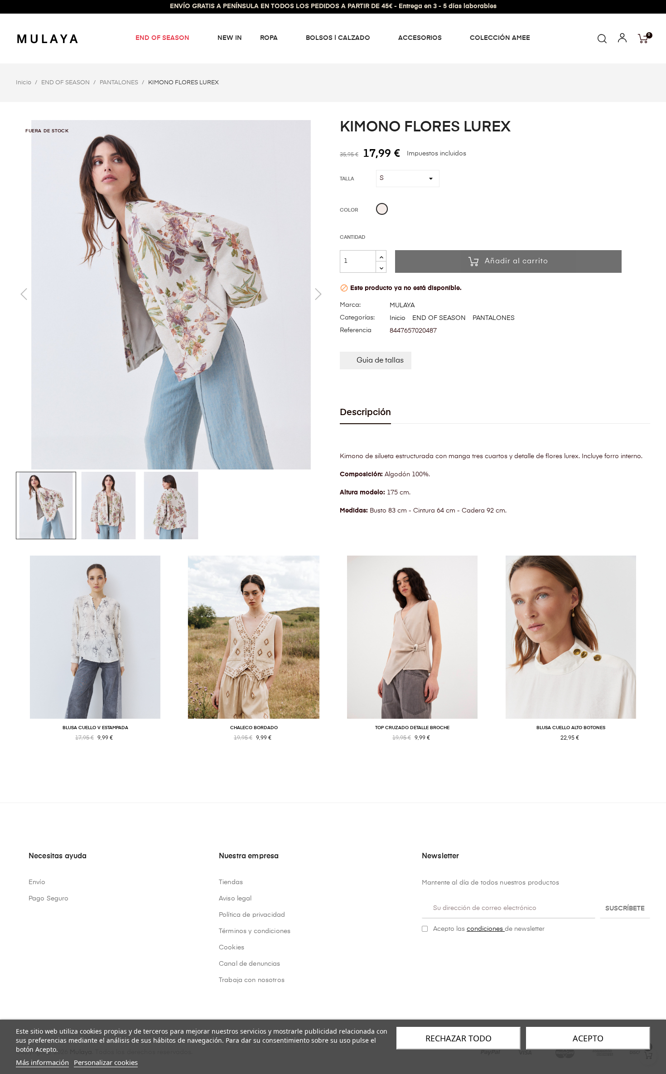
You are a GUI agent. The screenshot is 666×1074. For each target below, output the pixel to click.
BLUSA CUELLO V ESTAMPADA (95, 728)
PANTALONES (494, 318)
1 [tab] (328, 767)
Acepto (588, 1038)
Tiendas (231, 882)
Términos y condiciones (254, 931)
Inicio (397, 318)
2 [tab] (337, 767)
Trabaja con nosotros (252, 980)
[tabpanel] (95, 658)
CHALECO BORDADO (254, 728)
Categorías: (357, 317)
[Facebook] (425, 951)
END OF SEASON (439, 318)
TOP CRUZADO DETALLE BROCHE (412, 728)
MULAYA (402, 305)
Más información (42, 1062)
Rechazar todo (458, 1038)
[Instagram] (439, 951)
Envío (37, 882)
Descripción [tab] (365, 412)
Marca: (350, 305)
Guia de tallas (380, 360)
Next (656, 658)
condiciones (486, 929)
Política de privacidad (252, 915)
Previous (9, 658)
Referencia (356, 330)
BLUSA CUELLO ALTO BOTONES (570, 728)
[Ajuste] (622, 40)
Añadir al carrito (516, 261)
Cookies (231, 947)
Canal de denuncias (249, 964)
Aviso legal (235, 898)
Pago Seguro (49, 898)
